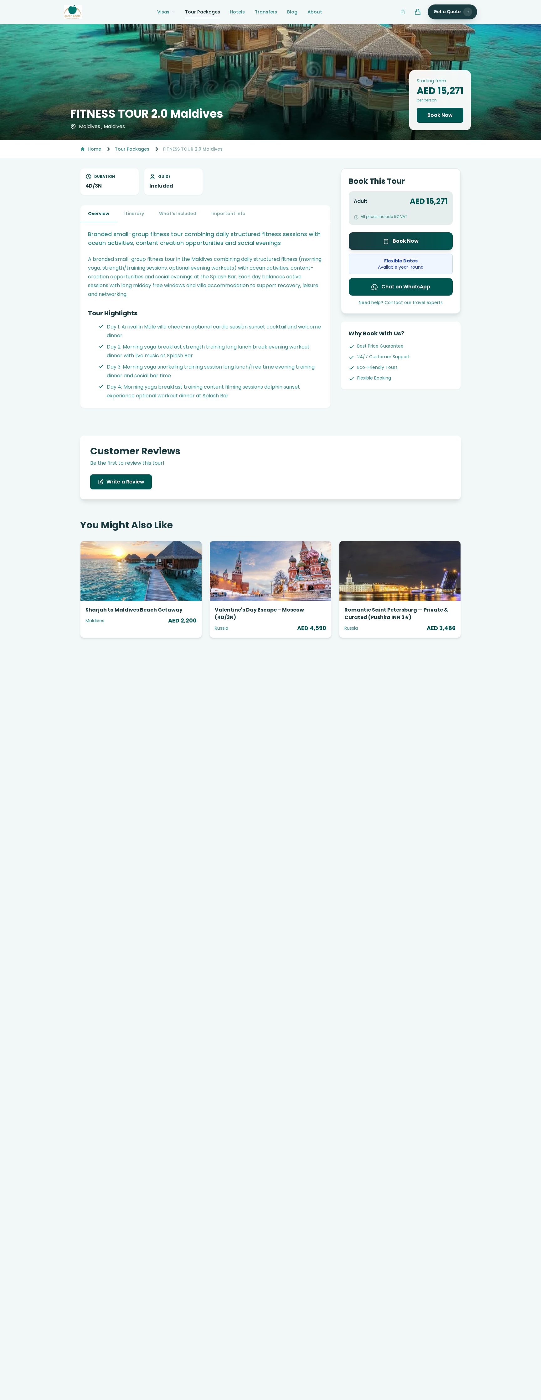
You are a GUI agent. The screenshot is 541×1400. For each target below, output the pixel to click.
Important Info (228, 213)
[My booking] (403, 12)
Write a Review (125, 481)
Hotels (237, 12)
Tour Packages (202, 12)
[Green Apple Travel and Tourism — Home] (73, 12)
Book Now (440, 115)
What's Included (177, 213)
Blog (292, 12)
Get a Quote (447, 12)
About (314, 12)
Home (94, 149)
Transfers (266, 12)
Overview (98, 213)
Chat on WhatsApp (405, 286)
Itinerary (134, 213)
